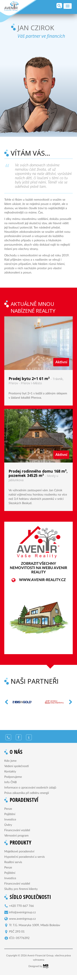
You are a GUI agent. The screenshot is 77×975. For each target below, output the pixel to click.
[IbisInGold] (18, 701)
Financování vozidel (17, 830)
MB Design (46, 966)
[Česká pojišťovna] (50, 701)
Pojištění (9, 814)
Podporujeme (13, 776)
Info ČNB (10, 782)
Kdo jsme (10, 760)
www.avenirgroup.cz (22, 918)
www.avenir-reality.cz (42, 580)
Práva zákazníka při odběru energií (26, 793)
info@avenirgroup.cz (22, 912)
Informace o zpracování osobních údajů (30, 787)
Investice (10, 819)
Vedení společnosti (16, 766)
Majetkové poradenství (19, 851)
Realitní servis (13, 862)
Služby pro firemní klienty (21, 889)
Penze (8, 808)
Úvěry (8, 824)
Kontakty (10, 771)
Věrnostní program (16, 835)
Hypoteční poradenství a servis (24, 856)
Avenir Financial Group (11, 6)
